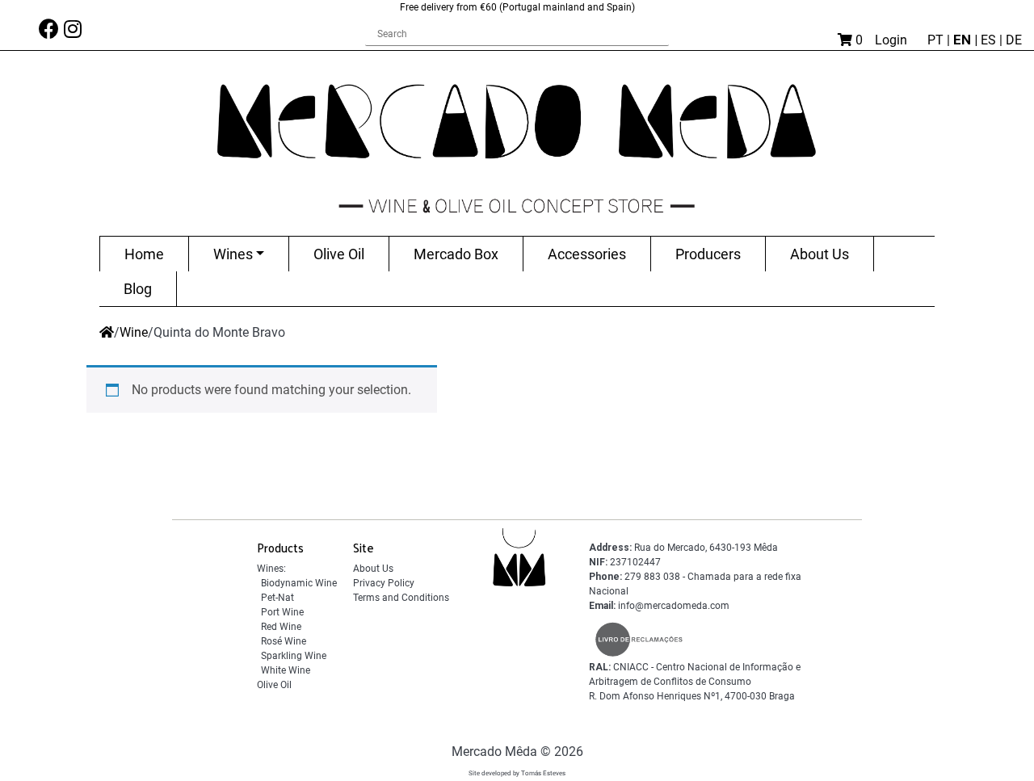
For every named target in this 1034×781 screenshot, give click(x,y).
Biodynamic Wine (299, 583)
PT (937, 40)
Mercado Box (456, 254)
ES (990, 40)
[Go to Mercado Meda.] (106, 332)
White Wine (285, 670)
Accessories (587, 254)
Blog (138, 288)
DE (1014, 40)
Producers (708, 254)
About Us (819, 254)
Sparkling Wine (293, 655)
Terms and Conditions (401, 597)
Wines (233, 254)
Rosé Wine (283, 641)
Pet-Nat (277, 597)
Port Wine (282, 612)
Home (144, 254)
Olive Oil (338, 254)
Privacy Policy (383, 583)
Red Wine (281, 626)
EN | (967, 39)
